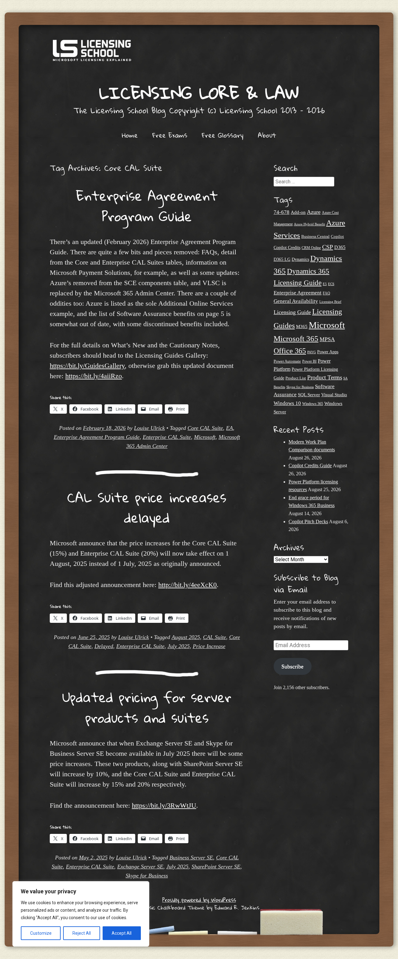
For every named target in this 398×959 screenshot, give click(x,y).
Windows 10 (287, 403)
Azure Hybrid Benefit (309, 224)
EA (229, 428)
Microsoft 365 (296, 338)
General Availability (296, 301)
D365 (339, 247)
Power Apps (327, 352)
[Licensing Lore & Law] (199, 53)
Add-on (298, 212)
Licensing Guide (292, 312)
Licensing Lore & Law (199, 92)
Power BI (309, 362)
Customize (41, 933)
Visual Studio (334, 394)
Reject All (81, 933)
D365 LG (282, 259)
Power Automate (287, 361)
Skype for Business (147, 875)
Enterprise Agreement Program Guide (147, 206)
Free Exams (169, 135)
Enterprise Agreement (298, 293)
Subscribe (292, 666)
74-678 (281, 212)
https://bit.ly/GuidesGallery (87, 365)
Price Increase (209, 646)
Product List (295, 378)
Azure (314, 212)
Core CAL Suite (205, 428)
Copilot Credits (287, 247)
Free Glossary (222, 135)
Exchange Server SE (140, 866)
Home (130, 135)
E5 (325, 284)
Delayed (104, 646)
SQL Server (309, 394)
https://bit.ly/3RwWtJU (164, 805)
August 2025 (186, 637)
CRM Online (311, 248)
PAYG (311, 352)
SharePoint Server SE (216, 866)
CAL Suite (214, 637)
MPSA (327, 339)
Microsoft (204, 437)
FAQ (326, 293)
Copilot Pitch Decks (308, 521)
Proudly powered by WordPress (199, 900)
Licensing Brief (330, 301)
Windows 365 (312, 404)
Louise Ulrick (149, 428)
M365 (302, 326)
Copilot (337, 236)
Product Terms (324, 377)
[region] (80, 914)
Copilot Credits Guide (310, 465)
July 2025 (179, 646)
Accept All (122, 933)
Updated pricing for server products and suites (146, 707)
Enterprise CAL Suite (167, 437)
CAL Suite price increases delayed (146, 507)
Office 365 (290, 350)
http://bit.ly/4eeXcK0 (187, 585)
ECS (331, 284)
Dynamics (300, 259)
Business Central (315, 236)
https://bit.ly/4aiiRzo (93, 376)
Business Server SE (191, 857)
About (267, 135)
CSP (327, 246)
